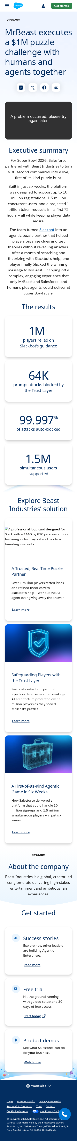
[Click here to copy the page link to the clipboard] (56, 87)
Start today (32, 1016)
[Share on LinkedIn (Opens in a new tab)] (21, 87)
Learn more (21, 609)
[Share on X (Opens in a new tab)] (33, 87)
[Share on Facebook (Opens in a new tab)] (44, 87)
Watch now (32, 1062)
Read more (32, 965)
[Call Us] (65, 1114)
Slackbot (46, 229)
